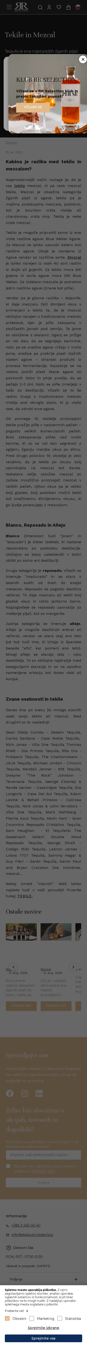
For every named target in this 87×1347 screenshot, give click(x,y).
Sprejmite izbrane (43, 1328)
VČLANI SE (33, 107)
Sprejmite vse (43, 1338)
